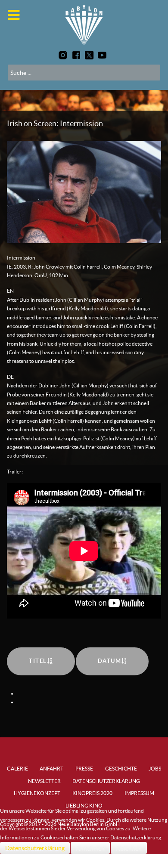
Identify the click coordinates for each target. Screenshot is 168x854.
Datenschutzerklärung (35, 848)
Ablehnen (129, 848)
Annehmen (90, 848)
